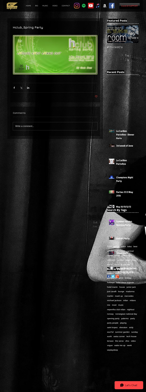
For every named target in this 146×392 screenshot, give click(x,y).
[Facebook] (111, 5)
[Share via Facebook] (14, 87)
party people (112, 323)
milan (125, 300)
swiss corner (119, 336)
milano (133, 300)
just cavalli (111, 291)
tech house (131, 336)
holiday (128, 278)
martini (110, 296)
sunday (134, 332)
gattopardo (112, 278)
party (132, 318)
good (121, 278)
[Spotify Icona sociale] (84, 5)
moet (114, 305)
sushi (109, 336)
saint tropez (112, 327)
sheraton (123, 327)
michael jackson (114, 300)
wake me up (119, 345)
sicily (131, 327)
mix (108, 305)
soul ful (110, 332)
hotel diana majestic (125, 282)
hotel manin (112, 287)
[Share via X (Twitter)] (21, 87)
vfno (127, 341)
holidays (110, 282)
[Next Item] (134, 34)
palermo (125, 318)
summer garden (122, 332)
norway (110, 314)
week (129, 345)
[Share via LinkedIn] (28, 87)
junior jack (131, 287)
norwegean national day (126, 314)
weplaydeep (112, 350)
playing (123, 323)
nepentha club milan (116, 309)
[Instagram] (77, 5)
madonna (130, 291)
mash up (119, 296)
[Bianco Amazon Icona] (105, 5)
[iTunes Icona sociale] (98, 5)
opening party (113, 318)
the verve (119, 341)
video (133, 341)
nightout (130, 309)
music (120, 305)
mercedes (128, 296)
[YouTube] (91, 5)
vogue (110, 345)
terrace (110, 341)
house (122, 287)
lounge (121, 291)
